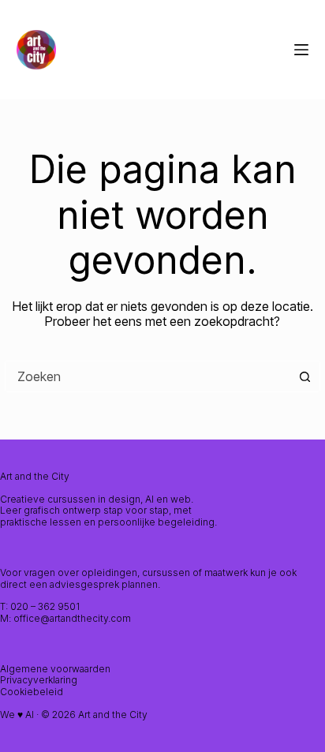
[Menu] (301, 50)
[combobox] (148, 376)
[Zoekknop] (304, 376)
